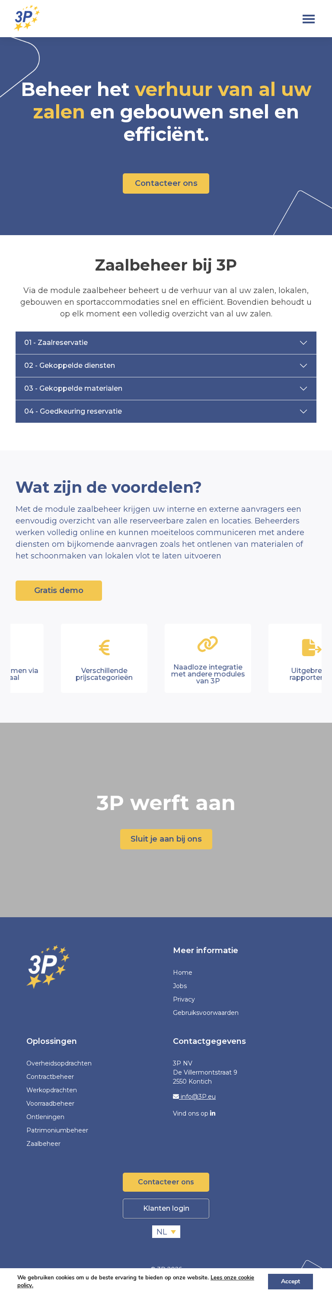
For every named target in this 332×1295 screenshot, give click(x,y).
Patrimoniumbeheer (57, 1130)
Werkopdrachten (51, 1090)
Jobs (180, 986)
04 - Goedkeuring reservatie (73, 411)
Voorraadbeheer (50, 1103)
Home (182, 972)
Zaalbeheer (43, 1144)
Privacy (184, 999)
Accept (290, 1281)
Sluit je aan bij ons (166, 839)
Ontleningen (45, 1117)
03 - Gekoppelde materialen (73, 388)
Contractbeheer (50, 1077)
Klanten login (166, 1208)
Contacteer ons (166, 183)
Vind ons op (191, 1113)
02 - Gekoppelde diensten (69, 365)
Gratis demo (58, 590)
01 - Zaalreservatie (56, 342)
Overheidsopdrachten (59, 1063)
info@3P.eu (197, 1096)
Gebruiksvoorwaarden (206, 1013)
